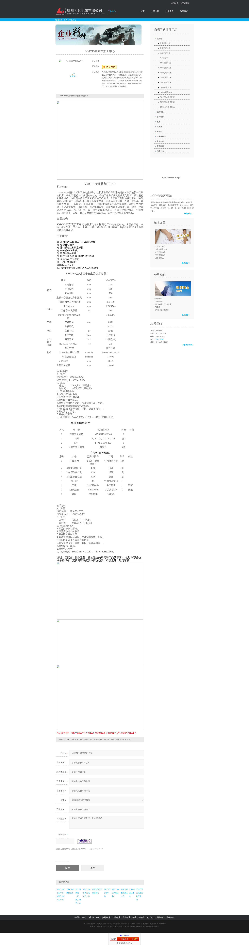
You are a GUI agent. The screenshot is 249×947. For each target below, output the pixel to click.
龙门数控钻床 (160, 252)
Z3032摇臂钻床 (165, 63)
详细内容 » (188, 214)
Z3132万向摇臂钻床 (167, 97)
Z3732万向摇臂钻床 (167, 102)
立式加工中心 (112, 733)
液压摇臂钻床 (165, 48)
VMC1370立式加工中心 (127, 733)
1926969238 (159, 339)
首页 (142, 11)
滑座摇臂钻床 (165, 43)
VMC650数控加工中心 (124, 892)
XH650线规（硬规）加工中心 (78, 896)
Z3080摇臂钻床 (165, 87)
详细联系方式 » (188, 345)
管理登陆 (162, 924)
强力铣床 (158, 298)
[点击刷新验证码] (84, 841)
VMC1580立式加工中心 (115, 892)
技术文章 (170, 11)
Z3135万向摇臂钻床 (167, 107)
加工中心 (103, 733)
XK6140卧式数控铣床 (163, 304)
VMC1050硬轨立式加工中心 (86, 892)
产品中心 (112, 11)
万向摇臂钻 (164, 58)
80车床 (157, 307)
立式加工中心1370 (93, 733)
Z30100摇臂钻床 (166, 92)
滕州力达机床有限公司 (100, 924)
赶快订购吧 (185, 3)
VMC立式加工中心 (78, 733)
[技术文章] (172, 236)
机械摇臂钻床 (165, 53)
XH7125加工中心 (107, 892)
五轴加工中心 (160, 246)
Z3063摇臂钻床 (165, 82)
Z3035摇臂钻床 (165, 68)
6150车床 (158, 301)
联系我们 (184, 11)
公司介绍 (155, 11)
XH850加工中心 (131, 892)
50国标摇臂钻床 (161, 249)
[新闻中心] (172, 288)
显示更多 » (186, 263)
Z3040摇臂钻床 (165, 73)
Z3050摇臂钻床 (165, 78)
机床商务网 (154, 924)
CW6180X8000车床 (162, 310)
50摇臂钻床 (159, 258)
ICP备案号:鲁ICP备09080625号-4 (146, 927)
